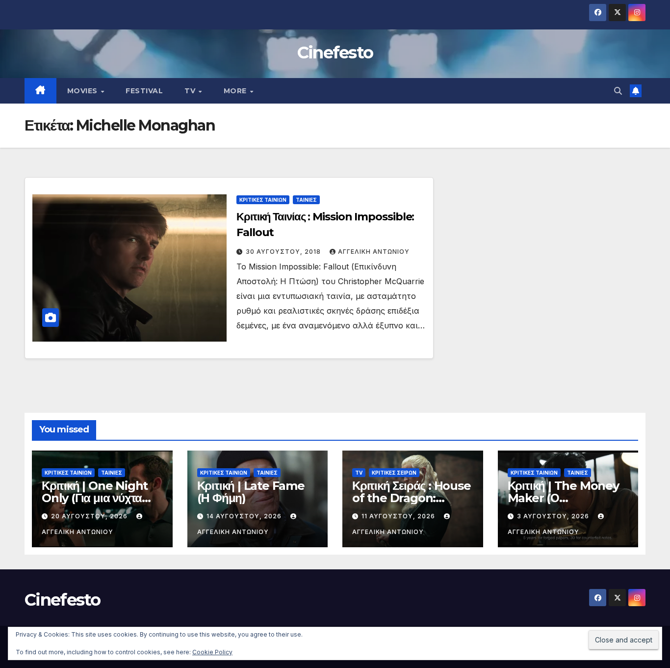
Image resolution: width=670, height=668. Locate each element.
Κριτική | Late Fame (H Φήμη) (251, 492)
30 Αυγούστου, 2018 (284, 251)
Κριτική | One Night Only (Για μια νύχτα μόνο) (95, 498)
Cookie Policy (212, 652)
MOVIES (83, 90)
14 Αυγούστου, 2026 (244, 516)
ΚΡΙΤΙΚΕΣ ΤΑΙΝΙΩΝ (262, 200)
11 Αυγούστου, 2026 (399, 516)
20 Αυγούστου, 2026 (90, 516)
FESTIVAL (144, 90)
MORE (236, 90)
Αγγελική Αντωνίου (374, 251)
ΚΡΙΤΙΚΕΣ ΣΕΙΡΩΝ (394, 473)
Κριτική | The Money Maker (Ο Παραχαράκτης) (563, 498)
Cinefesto (335, 52)
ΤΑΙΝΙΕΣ (306, 200)
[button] (618, 91)
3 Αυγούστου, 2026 (554, 516)
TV (191, 90)
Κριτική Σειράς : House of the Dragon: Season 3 (411, 498)
